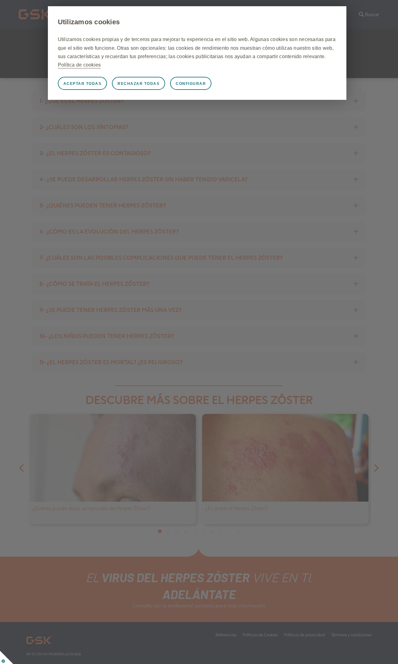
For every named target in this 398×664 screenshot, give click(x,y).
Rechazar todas (139, 83)
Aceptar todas (82, 83)
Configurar (191, 83)
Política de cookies (79, 64)
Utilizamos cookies (89, 22)
